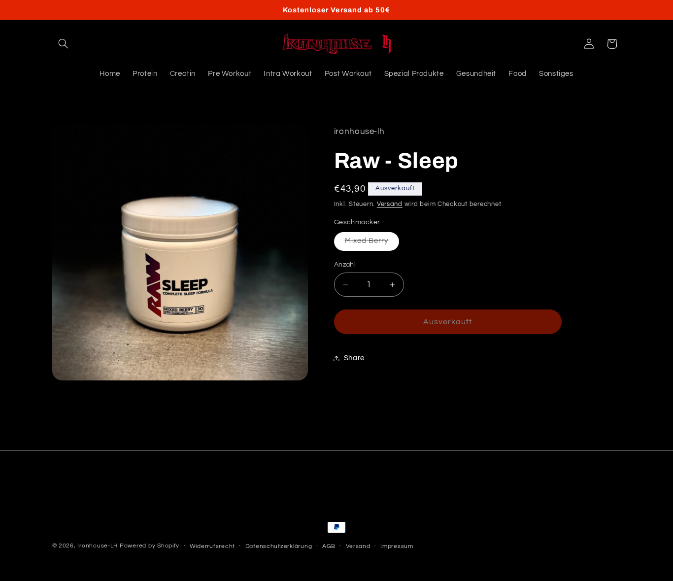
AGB (329, 546)
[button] (63, 44)
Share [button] (354, 358)
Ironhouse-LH (97, 545)
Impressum (396, 546)
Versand (390, 204)
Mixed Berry (372, 243)
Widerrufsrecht (212, 546)
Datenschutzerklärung (278, 546)
